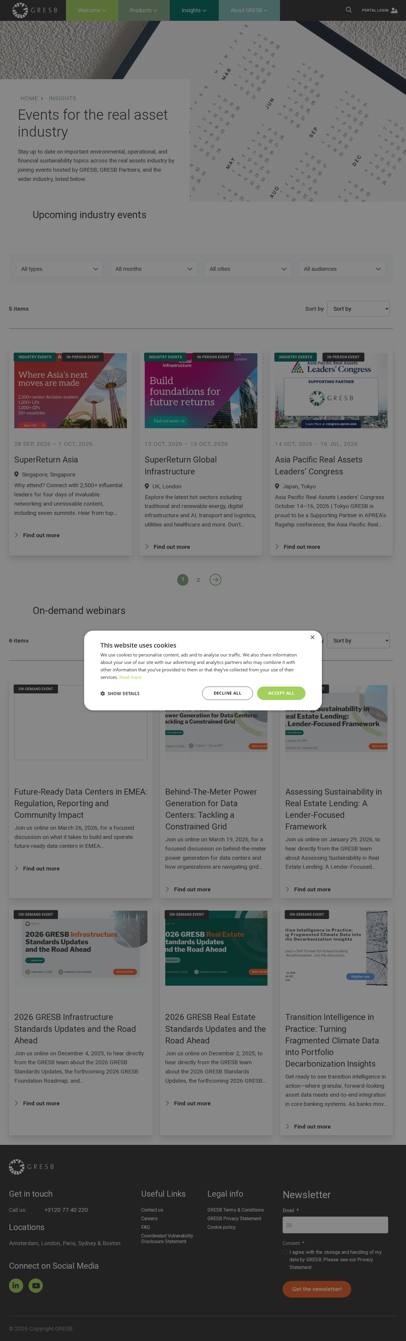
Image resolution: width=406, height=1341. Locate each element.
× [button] (312, 637)
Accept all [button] (281, 693)
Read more (130, 677)
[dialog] (203, 670)
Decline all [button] (227, 693)
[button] (119, 693)
